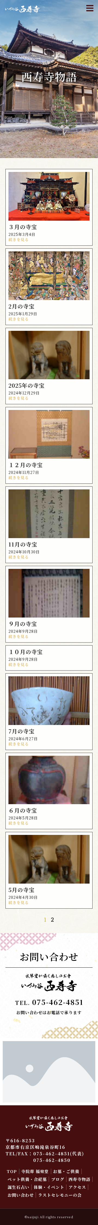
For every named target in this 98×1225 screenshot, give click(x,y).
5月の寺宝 (21, 890)
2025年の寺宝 (26, 385)
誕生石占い (18, 1187)
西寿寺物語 (79, 1179)
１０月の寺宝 (25, 652)
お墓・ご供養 (66, 1171)
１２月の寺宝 (25, 465)
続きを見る (18, 239)
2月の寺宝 (21, 306)
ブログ (57, 1179)
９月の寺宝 (22, 624)
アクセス (77, 1187)
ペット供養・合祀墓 (27, 1179)
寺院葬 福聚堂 (35, 1171)
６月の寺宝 (22, 810)
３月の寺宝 (22, 227)
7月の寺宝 (21, 731)
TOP (12, 1171)
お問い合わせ (21, 1195)
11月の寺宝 (22, 544)
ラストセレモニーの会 (60, 1195)
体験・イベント (49, 1187)
